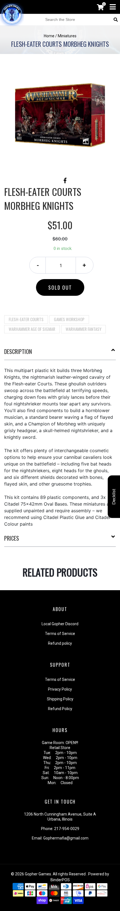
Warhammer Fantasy (83, 329)
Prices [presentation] (11, 538)
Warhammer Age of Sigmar (32, 329)
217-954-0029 (66, 828)
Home (49, 36)
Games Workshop (69, 319)
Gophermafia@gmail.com (65, 838)
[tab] (60, 353)
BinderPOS (60, 880)
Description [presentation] (18, 351)
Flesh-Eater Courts (26, 319)
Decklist (114, 497)
